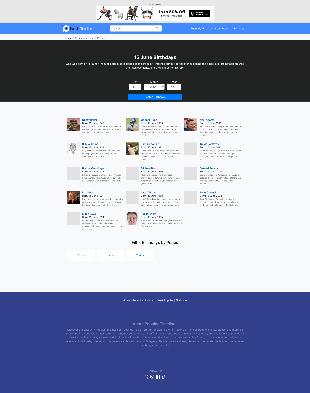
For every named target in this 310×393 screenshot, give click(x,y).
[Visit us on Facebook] (158, 378)
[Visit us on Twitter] (147, 378)
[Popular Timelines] (78, 28)
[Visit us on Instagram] (152, 378)
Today (140, 255)
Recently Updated (202, 28)
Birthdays (240, 28)
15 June (81, 255)
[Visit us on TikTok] (163, 378)
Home (68, 38)
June (90, 38)
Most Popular (223, 28)
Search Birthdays (155, 96)
